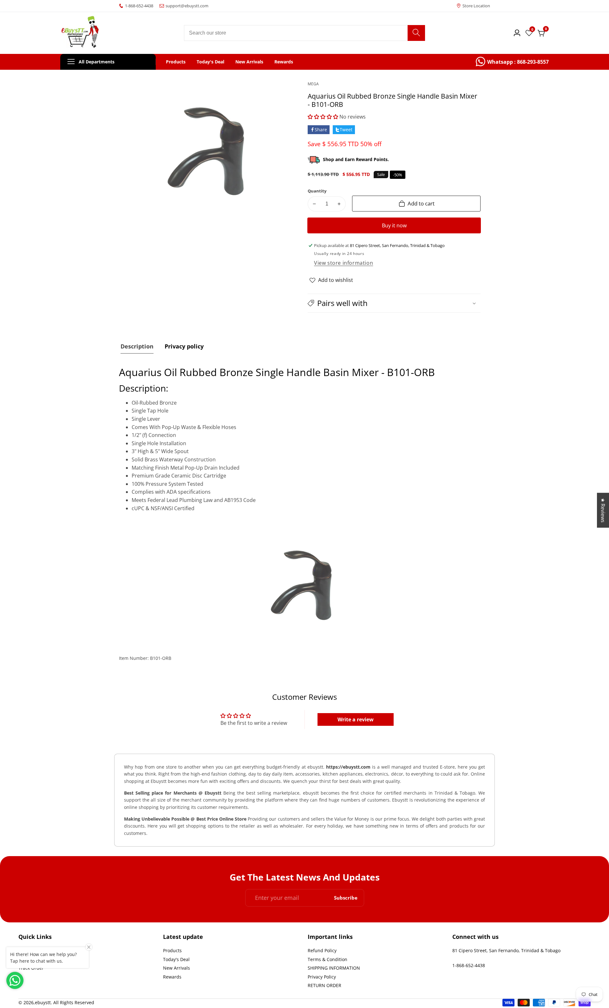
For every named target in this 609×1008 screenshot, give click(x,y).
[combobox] (304, 33)
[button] (323, 116)
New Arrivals (249, 62)
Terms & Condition (327, 959)
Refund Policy (322, 950)
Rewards (283, 62)
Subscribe (345, 898)
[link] (512, 62)
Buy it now (394, 225)
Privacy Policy (322, 977)
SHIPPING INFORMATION (334, 968)
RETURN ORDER (324, 985)
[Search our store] (416, 33)
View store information (343, 262)
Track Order (31, 968)
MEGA (313, 84)
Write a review (355, 719)
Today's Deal (210, 62)
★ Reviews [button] (602, 510)
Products (176, 62)
